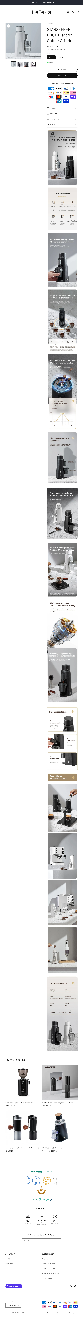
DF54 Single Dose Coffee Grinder (52, 1148)
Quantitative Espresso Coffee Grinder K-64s (19, 1103)
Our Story (8, 1259)
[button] (4, 12)
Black (61, 57)
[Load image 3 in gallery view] (26, 64)
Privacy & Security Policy (50, 1273)
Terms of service (62, 1313)
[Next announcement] (78, 2)
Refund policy (41, 1313)
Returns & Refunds (48, 1264)
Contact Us (9, 1264)
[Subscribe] (58, 1240)
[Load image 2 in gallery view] (20, 64)
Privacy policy (51, 1313)
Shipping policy (73, 1313)
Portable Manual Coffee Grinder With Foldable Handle (22, 1148)
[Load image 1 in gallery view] (13, 64)
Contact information (72, 1315)
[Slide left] (7, 64)
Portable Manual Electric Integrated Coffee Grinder (58, 1103)
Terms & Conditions (49, 1269)
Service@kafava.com (29, 1313)
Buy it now (62, 75)
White (51, 57)
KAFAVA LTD (20, 1313)
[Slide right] (39, 64)
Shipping (45, 1259)
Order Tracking (47, 1278)
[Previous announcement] (4, 2)
